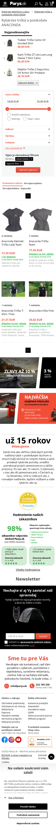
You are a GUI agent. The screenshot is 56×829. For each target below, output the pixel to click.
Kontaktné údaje (36, 709)
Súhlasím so (14, 642)
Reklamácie (7, 709)
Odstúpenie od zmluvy (13, 706)
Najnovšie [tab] (26, 188)
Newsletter (33, 706)
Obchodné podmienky (13, 703)
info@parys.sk (18, 686)
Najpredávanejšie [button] (16, 32)
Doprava (6, 712)
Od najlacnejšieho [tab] (33, 183)
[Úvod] (18, 4)
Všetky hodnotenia (28, 570)
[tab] (28, 94)
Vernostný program (12, 718)
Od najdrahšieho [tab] (10, 188)
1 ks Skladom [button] (9, 256)
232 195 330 (43, 684)
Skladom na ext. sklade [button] (41, 253)
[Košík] (51, 4)
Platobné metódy (10, 715)
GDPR (31, 712)
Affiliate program (37, 718)
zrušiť (32, 645)
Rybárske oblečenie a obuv (15, 11)
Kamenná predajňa (38, 703)
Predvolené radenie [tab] (12, 183)
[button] (46, 4)
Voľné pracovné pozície (40, 715)
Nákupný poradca (11, 721)
